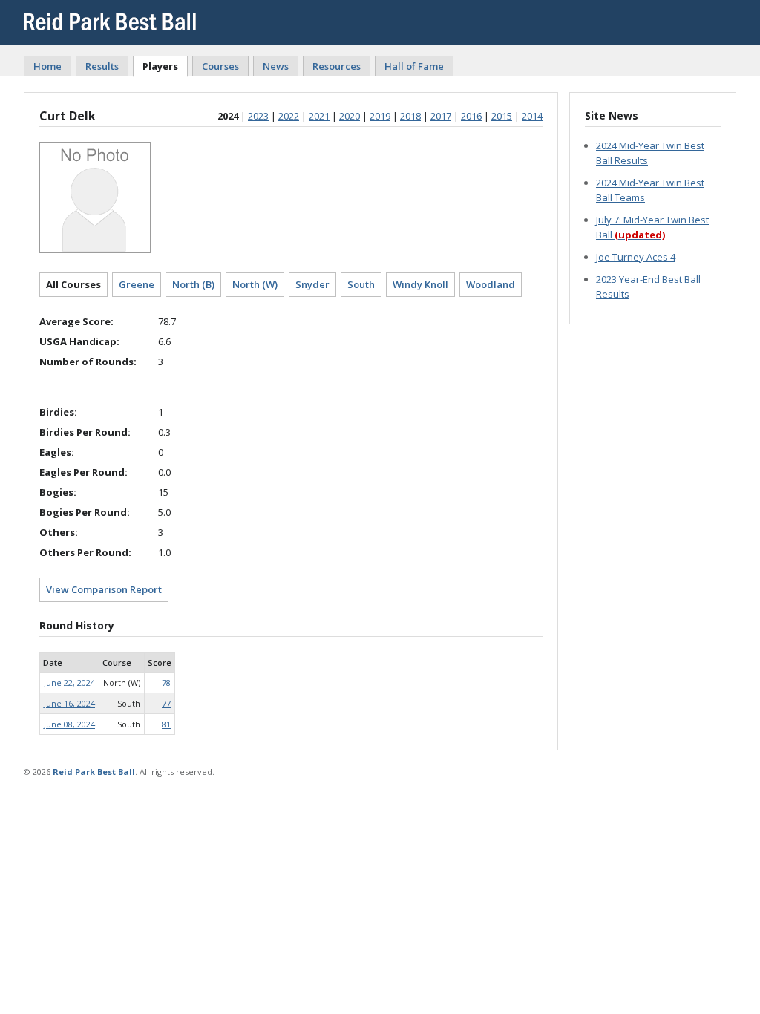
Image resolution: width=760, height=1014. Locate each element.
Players (160, 66)
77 (166, 703)
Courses (220, 66)
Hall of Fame (414, 66)
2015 (501, 115)
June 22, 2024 (69, 682)
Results (102, 66)
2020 (349, 115)
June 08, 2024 (69, 724)
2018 (410, 115)
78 (166, 682)
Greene (136, 284)
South (361, 284)
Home (47, 66)
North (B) (193, 284)
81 (166, 724)
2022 (288, 115)
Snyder (312, 284)
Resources (336, 66)
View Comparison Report (104, 589)
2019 (380, 115)
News (276, 66)
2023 (258, 115)
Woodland (490, 284)
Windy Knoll (420, 284)
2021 (319, 115)
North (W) (255, 284)
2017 (440, 115)
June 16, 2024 (69, 703)
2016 (471, 115)
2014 (532, 115)
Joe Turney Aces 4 (635, 257)
